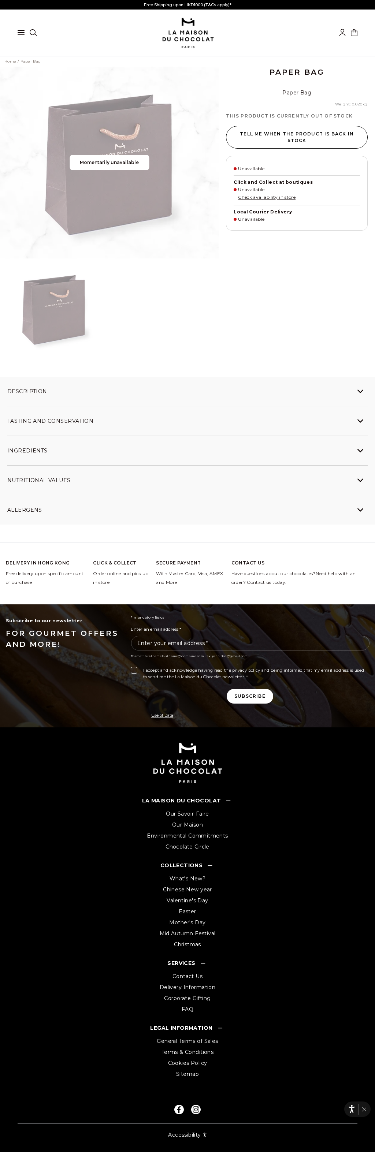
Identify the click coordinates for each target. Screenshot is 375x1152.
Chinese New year (187, 889)
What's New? (188, 878)
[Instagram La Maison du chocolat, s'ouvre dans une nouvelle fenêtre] (196, 1109)
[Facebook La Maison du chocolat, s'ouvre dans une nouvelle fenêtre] (179, 1109)
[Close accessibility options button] (364, 1109)
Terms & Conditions (187, 1052)
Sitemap (187, 1074)
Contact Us (187, 976)
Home (10, 61)
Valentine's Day (187, 900)
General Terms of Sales (187, 1041)
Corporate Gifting (187, 998)
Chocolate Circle (187, 846)
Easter (187, 911)
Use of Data (162, 715)
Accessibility (184, 1135)
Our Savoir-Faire (187, 813)
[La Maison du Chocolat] (187, 762)
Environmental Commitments (187, 835)
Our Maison (187, 824)
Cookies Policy (187, 1063)
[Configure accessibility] (352, 1109)
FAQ (187, 1009)
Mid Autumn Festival (188, 933)
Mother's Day (187, 922)
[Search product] (33, 32)
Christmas (187, 944)
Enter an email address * (156, 629)
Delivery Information (187, 987)
